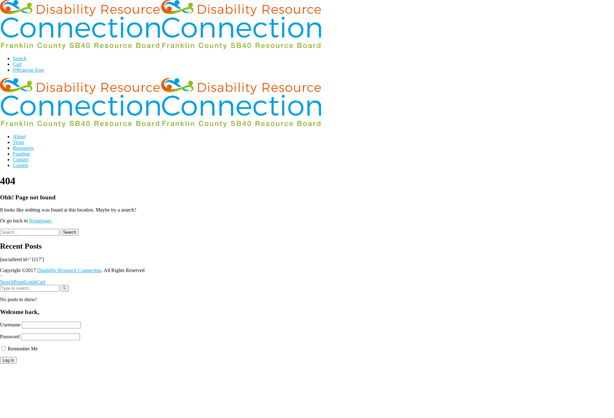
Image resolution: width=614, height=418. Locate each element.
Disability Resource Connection (69, 270)
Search (7, 282)
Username (10, 324)
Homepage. (40, 220)
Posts (19, 282)
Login (30, 282)
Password (10, 336)
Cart (40, 282)
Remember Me (22, 348)
